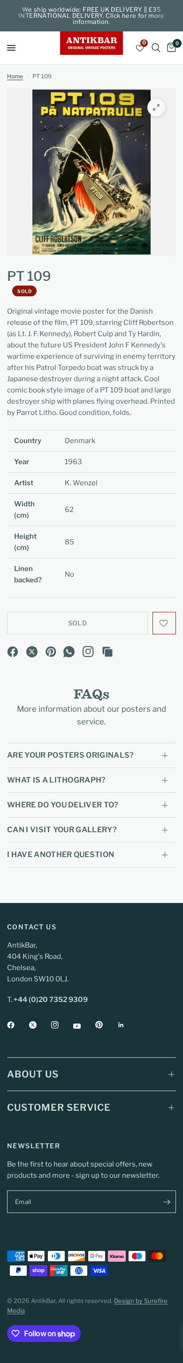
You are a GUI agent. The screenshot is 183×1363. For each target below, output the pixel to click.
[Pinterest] (51, 651)
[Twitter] (39, 1025)
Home (15, 76)
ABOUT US (33, 1074)
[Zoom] (156, 107)
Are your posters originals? (70, 755)
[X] (32, 651)
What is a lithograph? (56, 780)
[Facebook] (12, 651)
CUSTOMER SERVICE (59, 1107)
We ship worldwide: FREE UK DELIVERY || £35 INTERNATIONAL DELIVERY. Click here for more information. (91, 15)
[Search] (156, 47)
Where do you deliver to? (63, 804)
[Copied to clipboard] (107, 651)
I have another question (60, 854)
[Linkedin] (127, 1025)
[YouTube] (83, 1026)
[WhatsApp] (69, 651)
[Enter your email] (166, 1201)
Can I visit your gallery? (62, 829)
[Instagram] (88, 651)
